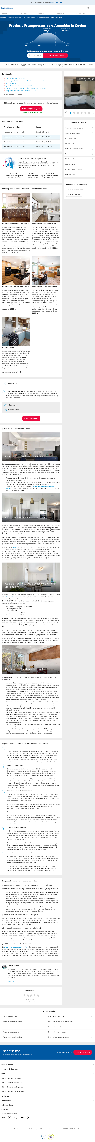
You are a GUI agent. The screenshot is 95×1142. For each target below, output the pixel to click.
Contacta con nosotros (9, 1113)
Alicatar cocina (70, 143)
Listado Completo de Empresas (12, 1087)
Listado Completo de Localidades (12, 1091)
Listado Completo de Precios (11, 1078)
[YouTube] (22, 1118)
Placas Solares (60, 13)
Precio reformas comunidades (13, 1022)
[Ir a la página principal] (7, 8)
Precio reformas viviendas (57, 1032)
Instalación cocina (71, 138)
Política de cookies (53, 1129)
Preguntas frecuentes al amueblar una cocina (21, 91)
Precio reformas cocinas (43, 17)
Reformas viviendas (80, 13)
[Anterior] (66, 112)
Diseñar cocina (70, 159)
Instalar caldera (23, 13)
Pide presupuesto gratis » (86, 80)
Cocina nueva (70, 154)
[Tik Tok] (28, 1118)
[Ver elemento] (70, 113)
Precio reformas (31, 17)
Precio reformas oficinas (56, 1027)
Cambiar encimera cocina (74, 128)
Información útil (11, 83)
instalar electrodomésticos (13, 597)
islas (14, 547)
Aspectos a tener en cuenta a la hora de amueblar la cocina (26, 88)
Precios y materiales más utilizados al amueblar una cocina (25, 81)
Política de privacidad (36, 1129)
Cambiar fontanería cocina (74, 148)
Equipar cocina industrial (73, 169)
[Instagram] (3, 1118)
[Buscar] (88, 8)
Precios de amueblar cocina (15, 78)
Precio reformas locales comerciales (60, 1022)
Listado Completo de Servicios (11, 1083)
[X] (15, 1118)
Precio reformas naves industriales (14, 1027)
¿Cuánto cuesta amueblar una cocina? (19, 86)
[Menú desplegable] (93, 8)
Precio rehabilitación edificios (13, 1037)
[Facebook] (9, 1118)
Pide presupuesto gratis (56, 55)
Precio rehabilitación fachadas (58, 1037)
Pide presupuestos (31, 418)
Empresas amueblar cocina (75, 189)
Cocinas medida (70, 174)
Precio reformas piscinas (11, 1032)
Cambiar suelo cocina (72, 133)
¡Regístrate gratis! (56, 2)
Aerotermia (41, 13)
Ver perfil (11, 981)
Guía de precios (12, 17)
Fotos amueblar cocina (74, 194)
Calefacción (4, 13)
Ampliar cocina (70, 164)
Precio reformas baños (10, 1016)
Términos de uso (19, 1129)
